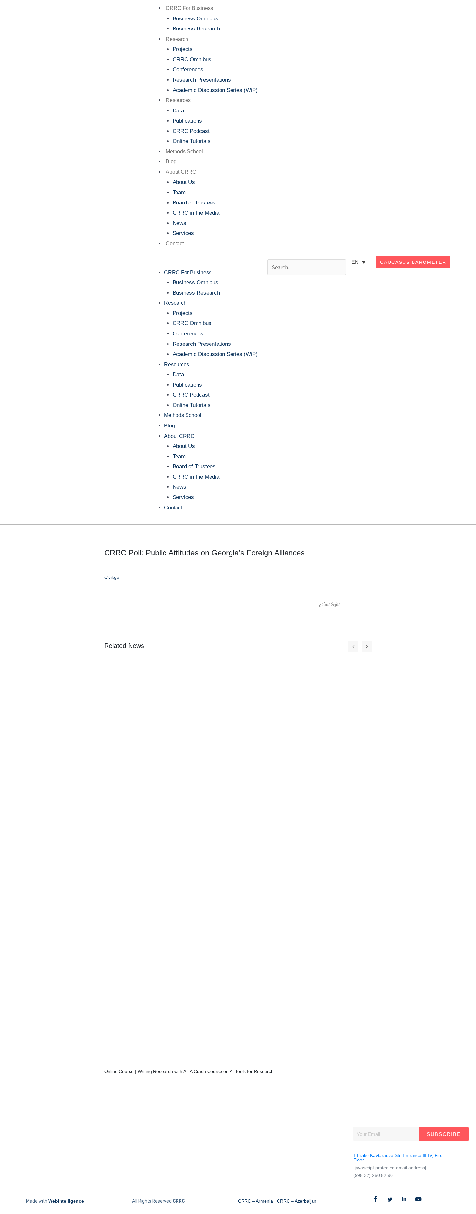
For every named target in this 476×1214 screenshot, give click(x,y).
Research (177, 39)
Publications (187, 121)
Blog (171, 161)
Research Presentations (202, 80)
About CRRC (181, 172)
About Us (184, 182)
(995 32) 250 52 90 (373, 1175)
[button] (203, 262)
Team (179, 192)
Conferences (188, 69)
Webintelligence (66, 1201)
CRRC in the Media (196, 213)
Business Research (196, 29)
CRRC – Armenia (255, 1201)
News (179, 223)
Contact (175, 243)
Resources (178, 100)
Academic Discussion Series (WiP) (215, 90)
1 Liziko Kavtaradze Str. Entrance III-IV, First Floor (398, 1157)
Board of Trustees (194, 203)
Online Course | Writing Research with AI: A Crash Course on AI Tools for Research (189, 1071)
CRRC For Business (189, 8)
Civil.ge (111, 577)
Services (183, 233)
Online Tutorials (191, 141)
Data (178, 111)
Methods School (184, 151)
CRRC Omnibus (192, 59)
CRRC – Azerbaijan (296, 1201)
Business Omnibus (195, 19)
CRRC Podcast (191, 131)
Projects (183, 49)
